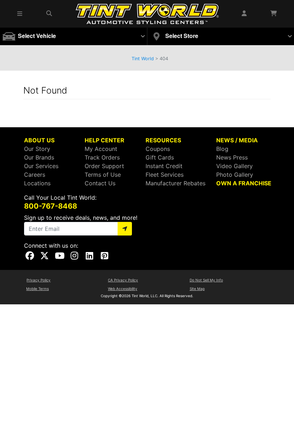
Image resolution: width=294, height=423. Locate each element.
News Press (232, 157)
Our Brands (39, 157)
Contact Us (100, 183)
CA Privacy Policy (123, 280)
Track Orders (102, 157)
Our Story (37, 148)
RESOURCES (163, 140)
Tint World (143, 58)
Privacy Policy (39, 280)
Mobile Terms (37, 288)
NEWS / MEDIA (237, 140)
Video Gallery (234, 166)
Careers (34, 174)
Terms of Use (103, 174)
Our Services (41, 166)
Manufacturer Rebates (175, 183)
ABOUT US (39, 140)
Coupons (158, 148)
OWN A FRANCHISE (243, 183)
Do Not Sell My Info (206, 280)
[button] (20, 13)
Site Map (197, 288)
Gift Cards (160, 157)
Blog (222, 148)
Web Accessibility (122, 288)
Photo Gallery (234, 174)
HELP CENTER (104, 140)
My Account (101, 148)
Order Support (104, 166)
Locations (37, 183)
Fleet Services (165, 174)
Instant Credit (164, 166)
